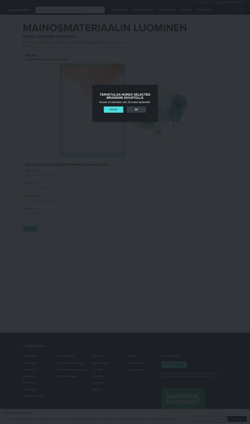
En (136, 109)
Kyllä (113, 109)
